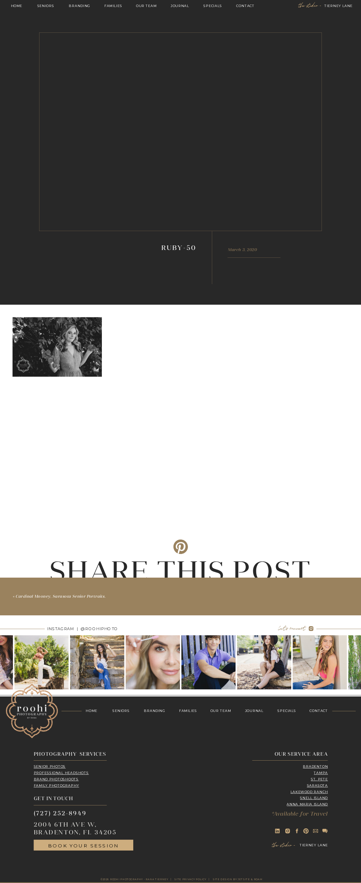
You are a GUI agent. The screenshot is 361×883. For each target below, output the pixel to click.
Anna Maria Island (307, 804)
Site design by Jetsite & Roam (238, 879)
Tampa (321, 773)
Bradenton (315, 767)
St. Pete (319, 779)
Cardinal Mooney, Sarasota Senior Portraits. (61, 597)
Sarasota (317, 786)
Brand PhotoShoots (56, 779)
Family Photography (56, 786)
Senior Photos (50, 767)
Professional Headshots (61, 773)
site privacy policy (190, 879)
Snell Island (314, 798)
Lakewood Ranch (309, 792)
